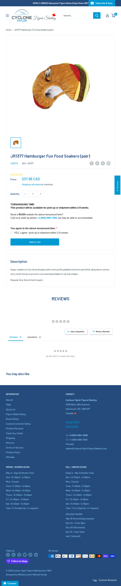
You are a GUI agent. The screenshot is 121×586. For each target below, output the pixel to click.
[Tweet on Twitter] (103, 163)
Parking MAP (72, 426)
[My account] (107, 15)
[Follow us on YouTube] (25, 555)
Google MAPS (72, 421)
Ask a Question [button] (77, 331)
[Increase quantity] (41, 194)
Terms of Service (14, 447)
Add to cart (35, 241)
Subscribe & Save (103, 3)
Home (8, 30)
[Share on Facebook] (92, 163)
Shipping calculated (31, 184)
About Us (10, 409)
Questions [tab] (32, 337)
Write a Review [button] (103, 331)
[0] (113, 15)
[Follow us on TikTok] (30, 555)
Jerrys (14, 163)
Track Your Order (14, 433)
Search (9, 399)
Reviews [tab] (14, 337)
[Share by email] (108, 163)
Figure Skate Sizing (16, 414)
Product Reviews (14, 428)
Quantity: (15, 193)
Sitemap (10, 457)
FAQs (8, 404)
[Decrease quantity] (25, 194)
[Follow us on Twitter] (14, 555)
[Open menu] (7, 15)
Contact (11, 583)
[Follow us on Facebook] (8, 555)
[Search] (96, 15)
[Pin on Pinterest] (97, 163)
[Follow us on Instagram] (19, 555)
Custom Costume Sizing (18, 423)
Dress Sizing (12, 418)
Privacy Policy (13, 452)
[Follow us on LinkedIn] (36, 555)
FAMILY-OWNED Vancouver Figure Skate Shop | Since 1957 (60, 3)
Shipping (10, 438)
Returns (10, 442)
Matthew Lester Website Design (32, 574)
